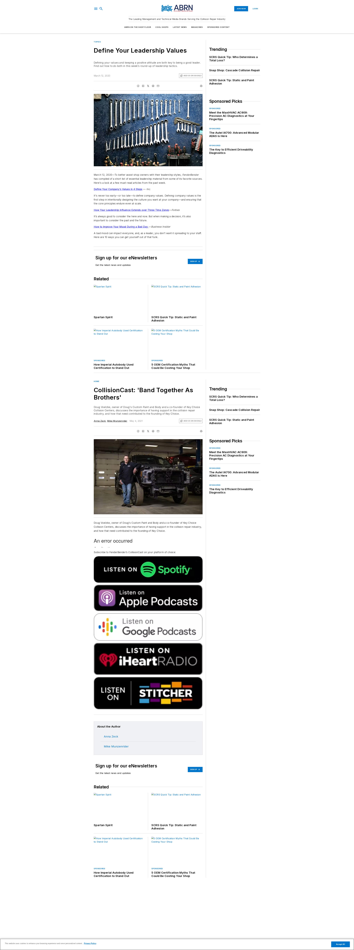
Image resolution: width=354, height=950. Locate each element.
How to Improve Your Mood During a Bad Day (121, 226)
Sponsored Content (218, 27)
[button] (96, 9)
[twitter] (148, 86)
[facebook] (138, 86)
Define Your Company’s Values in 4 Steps (118, 189)
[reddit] (153, 86)
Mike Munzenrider (117, 421)
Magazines (197, 27)
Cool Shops (161, 27)
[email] (158, 86)
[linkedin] (143, 86)
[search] (101, 9)
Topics (97, 42)
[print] (201, 86)
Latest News (180, 27)
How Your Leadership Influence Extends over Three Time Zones (131, 210)
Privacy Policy (90, 943)
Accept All (340, 944)
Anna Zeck (100, 421)
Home (96, 381)
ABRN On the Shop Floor (137, 27)
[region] (177, 944)
